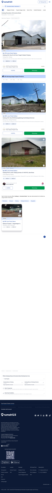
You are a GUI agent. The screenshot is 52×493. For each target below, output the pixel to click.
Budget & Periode (10, 10)
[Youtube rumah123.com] (43, 415)
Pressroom (3, 479)
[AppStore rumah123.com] (5, 462)
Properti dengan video (20, 10)
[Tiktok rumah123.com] (50, 415)
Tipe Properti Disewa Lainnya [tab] (7, 403)
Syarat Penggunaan (22, 472)
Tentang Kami (3, 470)
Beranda (3, 370)
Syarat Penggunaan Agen (23, 474)
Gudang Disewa (8, 370)
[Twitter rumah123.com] (38, 415)
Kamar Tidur (29, 10)
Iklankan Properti (13, 470)
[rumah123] (8, 415)
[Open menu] (49, 2)
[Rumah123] (7, 2)
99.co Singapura (33, 472)
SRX (31, 474)
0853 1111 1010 (12, 437)
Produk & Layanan (4, 472)
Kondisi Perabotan (37, 10)
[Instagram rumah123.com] (41, 415)
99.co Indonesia (33, 470)
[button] (22, 6)
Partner (2, 474)
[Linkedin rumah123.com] (47, 415)
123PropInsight (4, 481)
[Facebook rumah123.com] (35, 415)
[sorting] (5, 10)
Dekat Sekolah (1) (15, 18)
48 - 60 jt (12, 79)
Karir (2, 477)
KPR (11, 472)
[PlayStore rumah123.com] (15, 462)
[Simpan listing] (44, 22)
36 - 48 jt (5, 79)
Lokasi (44, 10)
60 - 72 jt (20, 79)
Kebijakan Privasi (21, 470)
